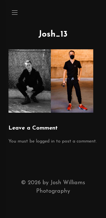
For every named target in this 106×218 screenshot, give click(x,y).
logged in (45, 141)
